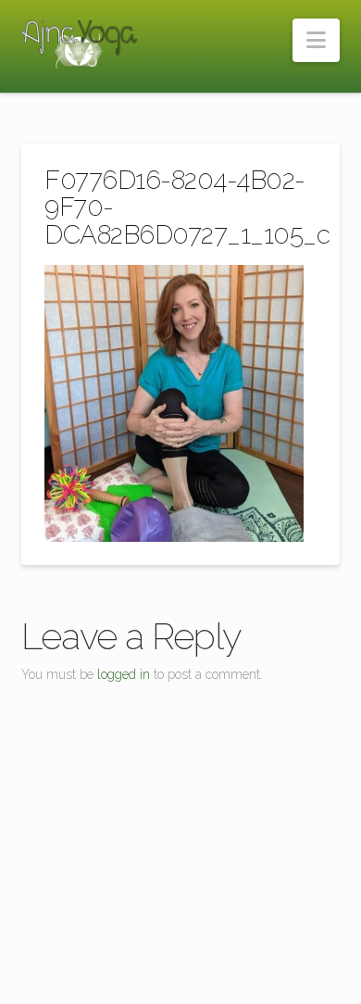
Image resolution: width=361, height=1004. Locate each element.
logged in (123, 674)
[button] (316, 40)
